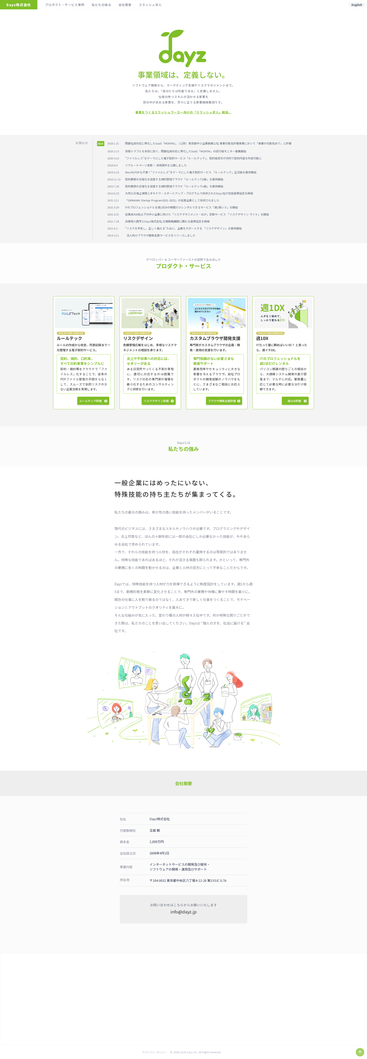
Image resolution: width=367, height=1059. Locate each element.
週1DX (262, 338)
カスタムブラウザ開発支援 (215, 338)
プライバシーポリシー (154, 1052)
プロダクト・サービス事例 (65, 5)
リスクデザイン (138, 338)
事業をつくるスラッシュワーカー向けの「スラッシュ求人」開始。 (183, 112)
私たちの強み (101, 5)
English (356, 5)
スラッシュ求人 (150, 5)
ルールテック (69, 338)
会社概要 (125, 5)
